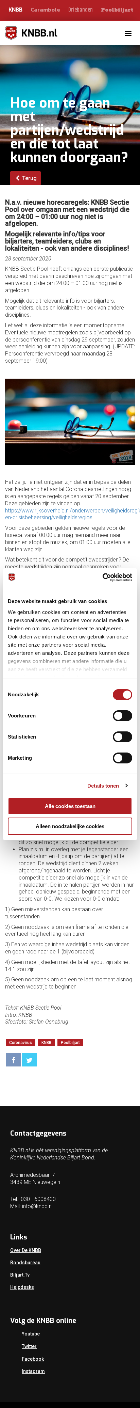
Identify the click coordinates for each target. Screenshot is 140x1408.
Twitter (29, 1346)
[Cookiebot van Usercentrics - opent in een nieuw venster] (102, 577)
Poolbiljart (117, 9)
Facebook (33, 1359)
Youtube (31, 1333)
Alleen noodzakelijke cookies (70, 826)
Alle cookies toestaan (70, 806)
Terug (29, 178)
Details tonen (103, 786)
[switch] (122, 715)
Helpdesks (22, 1287)
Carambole (45, 9)
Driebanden (80, 10)
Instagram (33, 1371)
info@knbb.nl (37, 1206)
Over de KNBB (25, 1250)
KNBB (15, 9)
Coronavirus (20, 1042)
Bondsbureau (25, 1262)
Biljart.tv (20, 1275)
